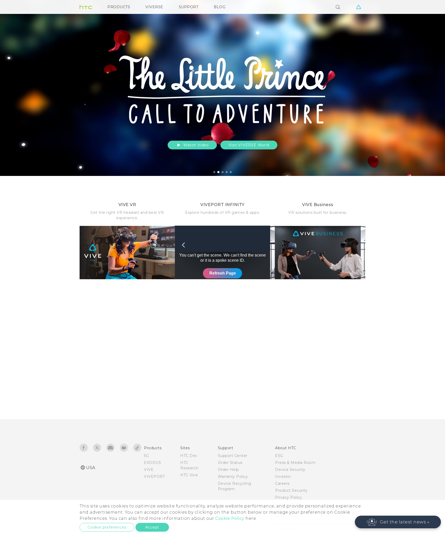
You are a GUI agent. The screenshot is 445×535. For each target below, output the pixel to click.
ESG (279, 455)
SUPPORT (189, 7)
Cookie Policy (229, 518)
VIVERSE (154, 7)
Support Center (232, 455)
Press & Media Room (295, 462)
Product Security (291, 490)
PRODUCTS (118, 7)
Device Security (290, 469)
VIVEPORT (154, 476)
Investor (283, 476)
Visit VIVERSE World (248, 145)
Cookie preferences (107, 527)
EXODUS (152, 462)
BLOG (219, 7)
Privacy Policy (288, 497)
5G (146, 455)
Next (430, 88)
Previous (14, 88)
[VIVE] (358, 7)
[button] (398, 522)
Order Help (228, 469)
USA (90, 467)
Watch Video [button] (195, 145)
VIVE (148, 469)
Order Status (230, 462)
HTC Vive (189, 475)
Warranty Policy (233, 476)
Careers (282, 483)
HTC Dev (189, 455)
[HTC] (86, 7)
